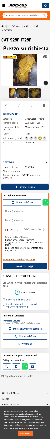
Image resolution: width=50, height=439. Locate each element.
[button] (25, 70)
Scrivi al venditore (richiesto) (16, 237)
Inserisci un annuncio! (45, 5)
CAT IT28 (8, 30)
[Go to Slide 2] (22, 93)
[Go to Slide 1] (12, 93)
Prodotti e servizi (10, 404)
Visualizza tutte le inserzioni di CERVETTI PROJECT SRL (21, 306)
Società (5, 399)
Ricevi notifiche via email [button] (19, 299)
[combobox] (5, 230)
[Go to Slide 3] (35, 93)
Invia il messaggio (25, 266)
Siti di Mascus (13, 393)
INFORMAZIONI (11, 114)
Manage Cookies (39, 425)
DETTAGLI (8, 162)
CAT (36, 26)
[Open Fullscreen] (46, 83)
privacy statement (20, 428)
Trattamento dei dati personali (19, 259)
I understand (25, 433)
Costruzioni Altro (22, 26)
